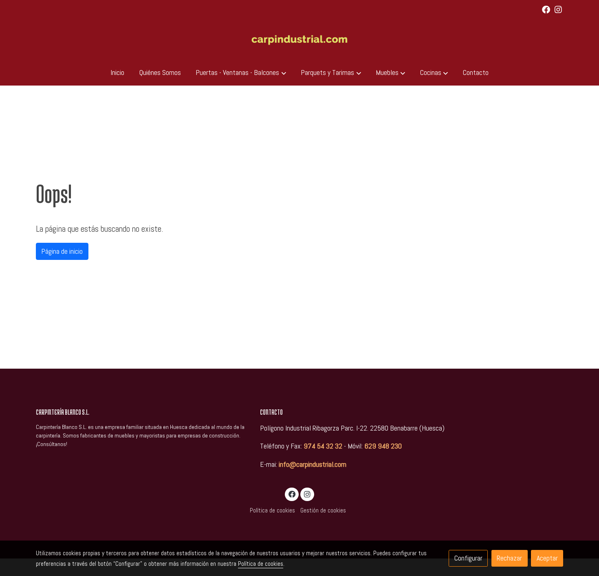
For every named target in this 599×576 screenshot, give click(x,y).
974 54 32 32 (323, 446)
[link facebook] (546, 9)
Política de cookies (272, 510)
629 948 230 (383, 446)
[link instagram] (558, 9)
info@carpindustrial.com (312, 464)
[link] (299, 39)
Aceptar (547, 558)
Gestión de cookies (323, 510)
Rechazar (509, 558)
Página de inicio (62, 251)
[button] (241, 72)
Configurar (468, 558)
